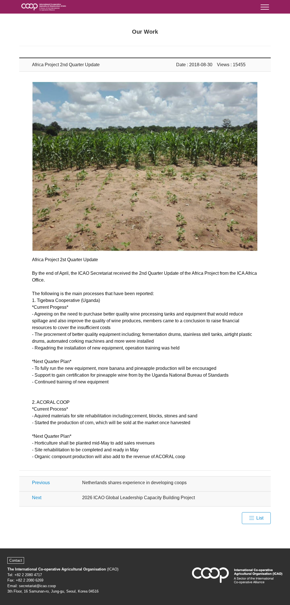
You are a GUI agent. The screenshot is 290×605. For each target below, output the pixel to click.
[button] (264, 6)
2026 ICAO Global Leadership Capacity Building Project (138, 497)
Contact (15, 560)
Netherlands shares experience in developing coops (134, 482)
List (259, 518)
